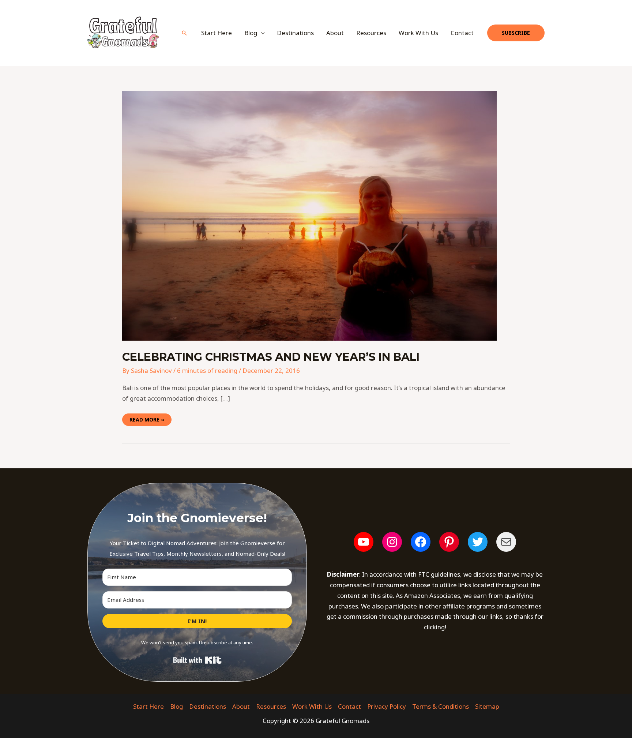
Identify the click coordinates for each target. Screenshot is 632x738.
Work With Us (418, 33)
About (335, 33)
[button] (184, 33)
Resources (371, 33)
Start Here (216, 33)
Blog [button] (250, 33)
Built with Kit (197, 660)
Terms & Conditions (440, 706)
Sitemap (487, 706)
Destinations (295, 33)
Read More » (147, 418)
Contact (462, 33)
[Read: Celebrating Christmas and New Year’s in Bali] (309, 215)
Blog (176, 706)
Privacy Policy (386, 706)
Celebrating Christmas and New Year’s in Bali (271, 357)
